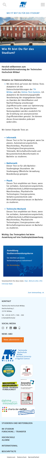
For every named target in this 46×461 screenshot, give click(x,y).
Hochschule (8, 437)
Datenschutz (21, 457)
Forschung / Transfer (14, 432)
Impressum (11, 457)
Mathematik (11, 163)
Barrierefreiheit (33, 457)
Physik (9, 181)
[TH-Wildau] (23, 7)
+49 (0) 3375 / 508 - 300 (14, 315)
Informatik (11, 138)
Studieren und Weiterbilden (17, 423)
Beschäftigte (9, 451)
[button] (5, 4)
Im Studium (8, 429)
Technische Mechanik (16, 209)
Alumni (5, 440)
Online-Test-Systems (30, 92)
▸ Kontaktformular (8, 318)
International (10, 446)
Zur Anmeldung (13, 265)
